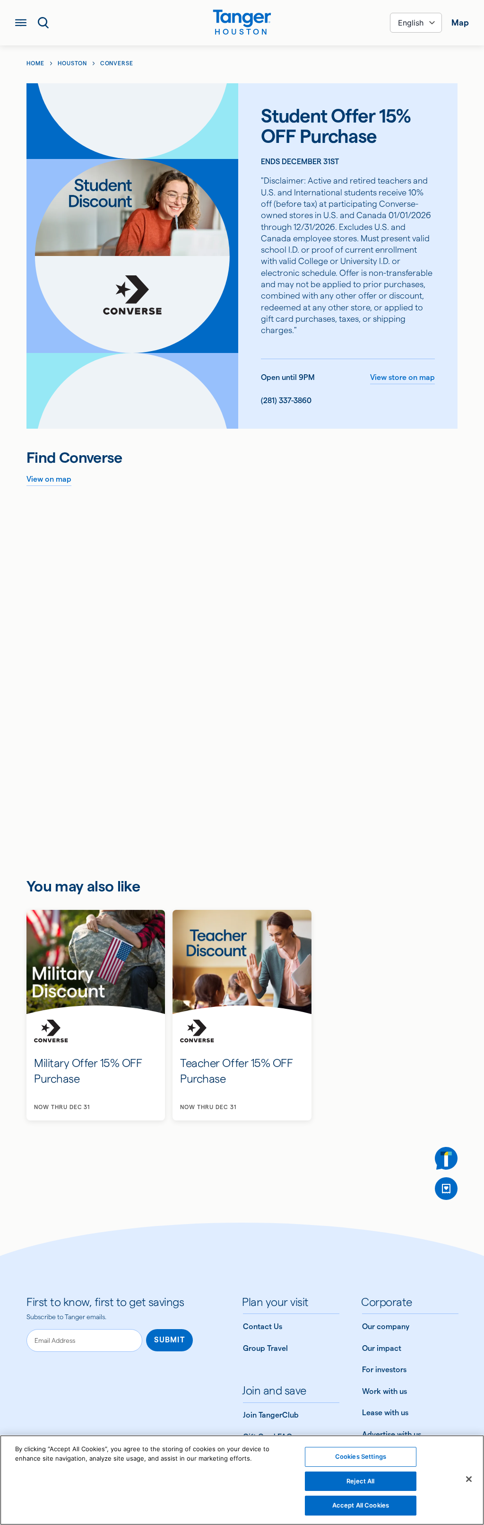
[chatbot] (446, 1158)
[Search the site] (43, 22)
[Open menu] (20, 22)
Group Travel (265, 1348)
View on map (48, 479)
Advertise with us (391, 1434)
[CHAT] (446, 1158)
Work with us (384, 1391)
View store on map (402, 377)
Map (460, 22)
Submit (169, 1340)
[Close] (468, 1479)
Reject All (360, 1481)
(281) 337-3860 (286, 401)
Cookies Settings (360, 1456)
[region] (242, 1480)
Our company (385, 1326)
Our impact (381, 1348)
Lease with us (385, 1413)
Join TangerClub (271, 1415)
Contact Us (262, 1326)
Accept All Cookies (360, 1505)
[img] (242, 18)
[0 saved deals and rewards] (446, 1188)
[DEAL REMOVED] (446, 1188)
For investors (384, 1370)
